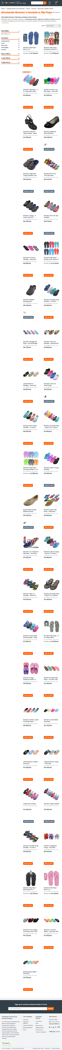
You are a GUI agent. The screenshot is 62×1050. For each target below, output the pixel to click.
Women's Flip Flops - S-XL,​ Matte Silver (51, 636)
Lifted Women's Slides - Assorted (31, 762)
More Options (49, 149)
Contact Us (39, 1021)
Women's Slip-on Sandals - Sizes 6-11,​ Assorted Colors (29, 594)
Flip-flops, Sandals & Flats (45, 8)
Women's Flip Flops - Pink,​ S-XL (50, 888)
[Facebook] (49, 1027)
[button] (49, 3)
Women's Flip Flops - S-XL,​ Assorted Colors (31, 90)
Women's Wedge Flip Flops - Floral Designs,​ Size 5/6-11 (30, 342)
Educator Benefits (28, 1025)
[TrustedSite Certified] (7, 1044)
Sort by (43, 25)
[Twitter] (51, 1027)
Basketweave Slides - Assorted (30, 972)
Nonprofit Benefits (26, 1022)
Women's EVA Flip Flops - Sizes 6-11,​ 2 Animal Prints (51, 594)
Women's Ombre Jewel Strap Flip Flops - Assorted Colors (30, 720)
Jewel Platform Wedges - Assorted (29, 384)
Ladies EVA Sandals (29, 804)
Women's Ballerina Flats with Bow (50, 132)
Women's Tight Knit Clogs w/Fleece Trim (30, 174)
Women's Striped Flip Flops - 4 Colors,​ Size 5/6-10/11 (51, 678)
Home (3, 8)
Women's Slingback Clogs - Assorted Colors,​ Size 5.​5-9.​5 (50, 847)
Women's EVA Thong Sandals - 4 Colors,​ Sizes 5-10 (30, 426)
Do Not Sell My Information (18, 1048)
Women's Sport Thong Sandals (51, 468)
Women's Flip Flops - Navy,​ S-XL (30, 48)
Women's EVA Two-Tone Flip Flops (50, 174)
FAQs (37, 1023)
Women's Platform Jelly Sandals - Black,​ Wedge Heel (30, 132)
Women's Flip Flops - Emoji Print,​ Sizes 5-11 (51, 48)
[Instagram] (55, 1027)
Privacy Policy (39, 1030)
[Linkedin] (53, 1027)
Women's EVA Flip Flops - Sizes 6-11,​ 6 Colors (51, 426)
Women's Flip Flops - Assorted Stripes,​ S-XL (30, 468)
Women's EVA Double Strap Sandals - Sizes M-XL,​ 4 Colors (30, 636)
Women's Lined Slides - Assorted (51, 720)
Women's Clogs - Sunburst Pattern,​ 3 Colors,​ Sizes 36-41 (29, 678)
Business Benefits (27, 1027)
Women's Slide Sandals (51, 804)
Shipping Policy (40, 1027)
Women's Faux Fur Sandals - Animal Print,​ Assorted (51, 342)
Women (34, 8)
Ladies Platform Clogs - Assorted (51, 762)
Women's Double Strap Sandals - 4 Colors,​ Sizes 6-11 (51, 300)
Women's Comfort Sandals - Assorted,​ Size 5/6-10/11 (29, 258)
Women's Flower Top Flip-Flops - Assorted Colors (51, 90)
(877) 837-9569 (21, 3)
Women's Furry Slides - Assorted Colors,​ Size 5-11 (30, 931)
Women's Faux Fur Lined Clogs (50, 384)
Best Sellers (5, 34)
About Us (25, 1019)
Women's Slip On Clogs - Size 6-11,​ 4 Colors (51, 552)
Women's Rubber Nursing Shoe (28, 300)
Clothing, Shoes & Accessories (15, 8)
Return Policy (39, 1025)
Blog (24, 1030)
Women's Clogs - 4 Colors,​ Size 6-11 (29, 216)
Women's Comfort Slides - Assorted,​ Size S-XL (51, 931)
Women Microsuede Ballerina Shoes (29, 510)
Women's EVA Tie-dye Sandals (51, 216)
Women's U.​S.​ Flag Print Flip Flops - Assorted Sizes (31, 552)
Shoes (28, 8)
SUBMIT (50, 1009)
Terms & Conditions (41, 1032)
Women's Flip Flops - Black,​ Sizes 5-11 (30, 888)
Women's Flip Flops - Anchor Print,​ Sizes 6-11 (51, 258)
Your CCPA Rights (6, 1048)
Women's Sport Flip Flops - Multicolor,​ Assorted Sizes (50, 510)
